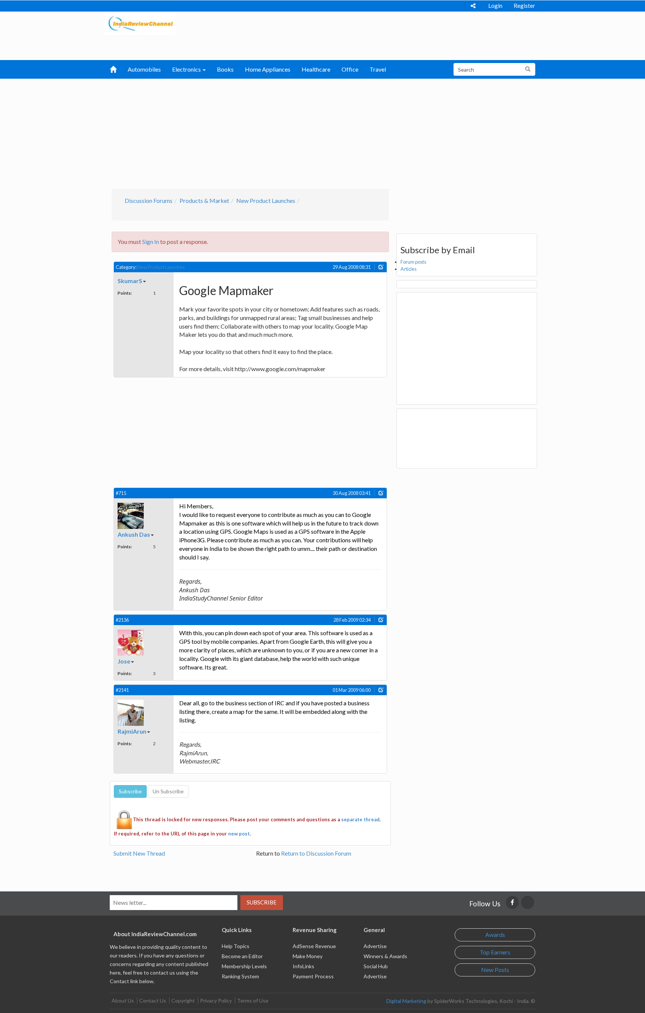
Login (495, 5)
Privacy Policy (216, 1000)
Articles (409, 269)
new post (239, 834)
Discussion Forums (148, 200)
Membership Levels (244, 966)
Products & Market (204, 200)
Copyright (183, 1000)
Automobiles (144, 69)
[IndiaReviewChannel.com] (140, 22)
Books (225, 69)
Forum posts (413, 262)
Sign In (150, 241)
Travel (378, 69)
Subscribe (262, 902)
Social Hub (376, 966)
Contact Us (152, 1000)
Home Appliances (267, 69)
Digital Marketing (406, 1001)
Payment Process (313, 976)
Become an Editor (242, 956)
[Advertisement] (323, 133)
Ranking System (240, 976)
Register (524, 5)
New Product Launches (265, 200)
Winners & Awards (385, 956)
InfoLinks (303, 966)
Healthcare (316, 69)
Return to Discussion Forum (316, 853)
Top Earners (495, 952)
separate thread (360, 819)
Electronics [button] (187, 69)
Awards (495, 934)
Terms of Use (252, 1000)
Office (350, 69)
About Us (123, 1000)
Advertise (375, 946)
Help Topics (235, 946)
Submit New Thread (139, 853)
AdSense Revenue (314, 946)
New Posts (495, 969)
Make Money (307, 956)
